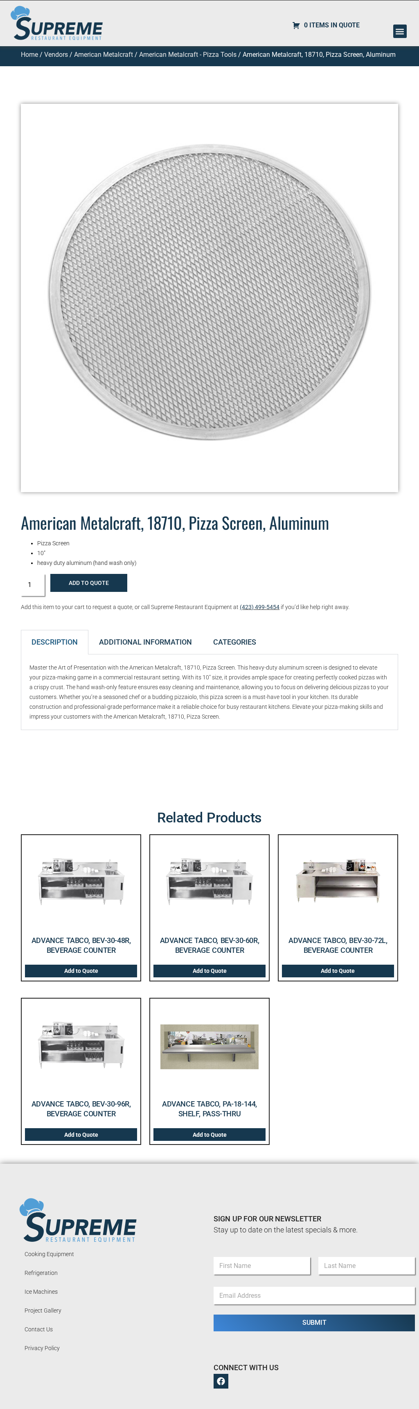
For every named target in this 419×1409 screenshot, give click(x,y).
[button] (400, 31)
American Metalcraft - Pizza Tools (188, 54)
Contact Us (39, 1329)
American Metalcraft (103, 54)
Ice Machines (41, 1291)
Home (29, 54)
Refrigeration (41, 1273)
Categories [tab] (234, 642)
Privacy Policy (42, 1348)
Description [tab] (55, 642)
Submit (314, 1322)
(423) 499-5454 (259, 607)
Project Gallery (43, 1310)
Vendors (56, 54)
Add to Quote (89, 583)
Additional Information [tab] (145, 642)
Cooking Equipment (49, 1254)
